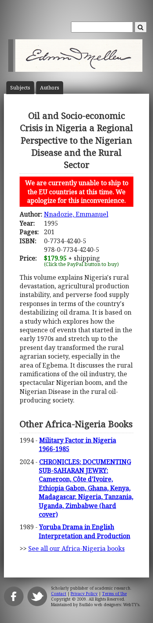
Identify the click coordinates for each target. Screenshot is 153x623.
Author (49, 87)
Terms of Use (114, 593)
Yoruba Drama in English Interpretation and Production (84, 531)
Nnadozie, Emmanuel (76, 214)
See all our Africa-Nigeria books (76, 548)
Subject (20, 87)
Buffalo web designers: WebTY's (109, 604)
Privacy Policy (84, 593)
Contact (58, 593)
